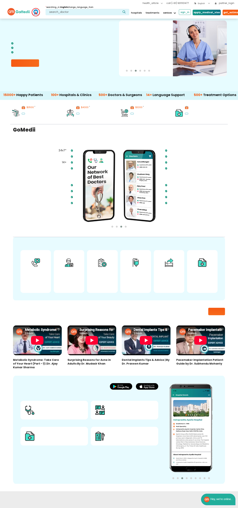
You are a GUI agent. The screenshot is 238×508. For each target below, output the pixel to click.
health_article (151, 3)
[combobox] (204, 3)
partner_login (226, 3)
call (177, 3)
